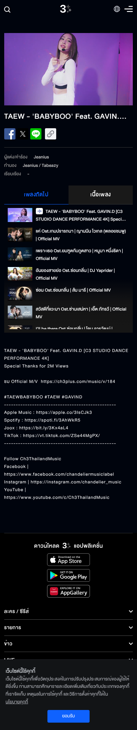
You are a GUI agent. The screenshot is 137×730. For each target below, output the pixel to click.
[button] (36, 69)
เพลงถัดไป (36, 194)
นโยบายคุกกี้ (17, 701)
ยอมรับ (68, 715)
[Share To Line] (35, 133)
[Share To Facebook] (9, 133)
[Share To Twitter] (22, 133)
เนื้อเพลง (100, 194)
